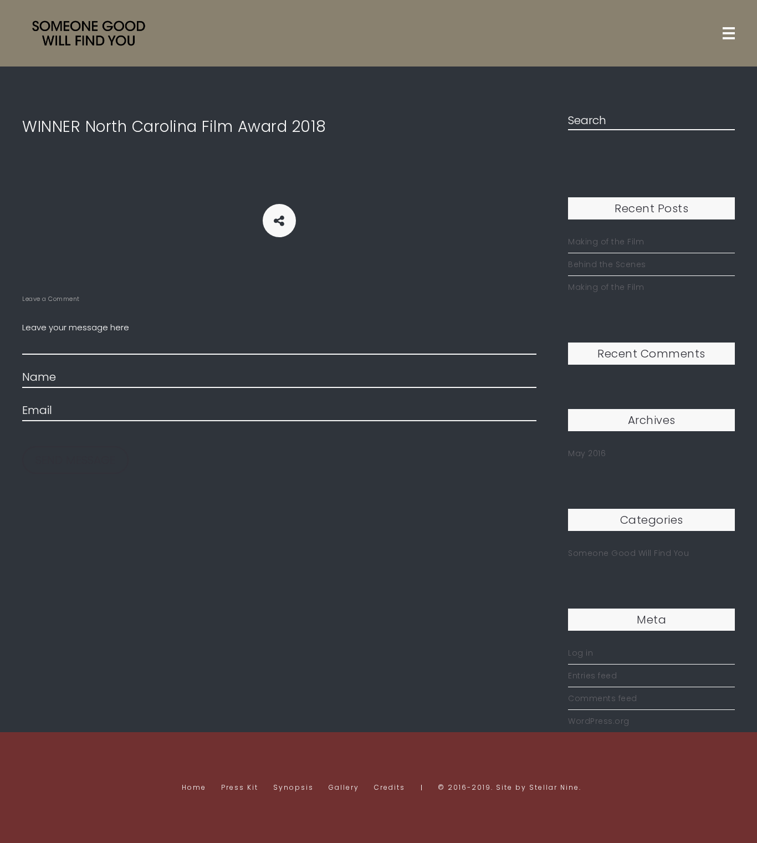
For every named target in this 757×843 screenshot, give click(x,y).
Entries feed (592, 675)
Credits (389, 787)
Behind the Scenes (607, 264)
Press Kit (239, 787)
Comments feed (602, 698)
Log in (580, 652)
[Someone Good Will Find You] (88, 33)
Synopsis (293, 787)
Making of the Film (606, 241)
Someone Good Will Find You (628, 553)
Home (194, 787)
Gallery (344, 787)
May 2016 (587, 453)
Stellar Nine (554, 787)
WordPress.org (599, 721)
